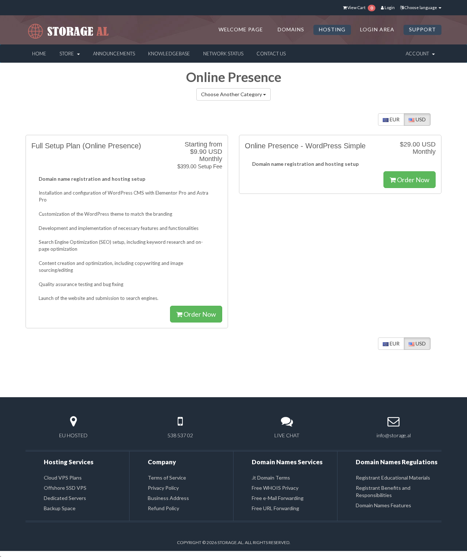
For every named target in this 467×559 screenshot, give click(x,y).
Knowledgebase (169, 53)
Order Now (199, 314)
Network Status (223, 53)
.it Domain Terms (271, 477)
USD (420, 119)
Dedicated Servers (65, 498)
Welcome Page (241, 29)
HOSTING (332, 29)
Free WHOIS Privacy (275, 488)
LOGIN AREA (377, 29)
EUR (394, 119)
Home (39, 53)
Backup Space (60, 508)
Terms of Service (167, 477)
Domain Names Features (383, 505)
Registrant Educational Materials (393, 477)
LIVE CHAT (287, 435)
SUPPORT (422, 29)
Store (67, 53)
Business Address (168, 498)
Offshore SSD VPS (65, 488)
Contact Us (271, 53)
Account (418, 53)
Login (389, 7)
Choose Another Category (232, 94)
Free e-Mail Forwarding (278, 498)
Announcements (114, 53)
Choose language (421, 7)
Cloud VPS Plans (63, 477)
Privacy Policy (163, 488)
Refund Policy (163, 508)
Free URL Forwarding (275, 508)
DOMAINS (291, 29)
